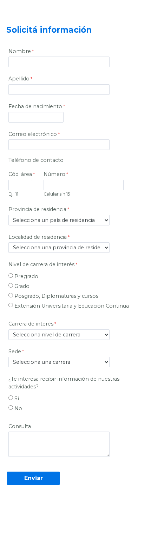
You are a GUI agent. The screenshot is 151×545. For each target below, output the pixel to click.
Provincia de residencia (37, 209)
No (18, 408)
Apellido (18, 78)
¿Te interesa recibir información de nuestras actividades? (63, 383)
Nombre (19, 51)
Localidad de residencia (37, 237)
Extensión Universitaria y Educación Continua (71, 306)
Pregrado (26, 276)
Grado (21, 286)
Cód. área (20, 174)
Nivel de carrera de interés (41, 264)
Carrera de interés (30, 324)
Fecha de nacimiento (35, 106)
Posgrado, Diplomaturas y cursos (56, 296)
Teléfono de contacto (36, 160)
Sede (14, 351)
